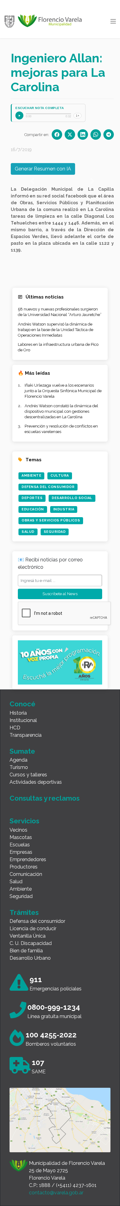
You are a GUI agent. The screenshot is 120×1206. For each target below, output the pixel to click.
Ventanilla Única (28, 936)
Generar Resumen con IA (43, 169)
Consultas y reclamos (45, 798)
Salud (28, 532)
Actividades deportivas (36, 782)
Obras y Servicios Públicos (51, 520)
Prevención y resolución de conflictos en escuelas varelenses (61, 429)
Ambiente (31, 476)
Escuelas (20, 845)
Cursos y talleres (28, 775)
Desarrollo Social (72, 498)
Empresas (21, 852)
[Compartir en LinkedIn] (83, 134)
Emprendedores (28, 859)
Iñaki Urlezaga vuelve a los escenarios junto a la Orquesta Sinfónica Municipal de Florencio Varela (63, 391)
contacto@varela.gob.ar (56, 1193)
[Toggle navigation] (113, 21)
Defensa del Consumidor (48, 487)
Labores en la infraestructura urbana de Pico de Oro (58, 347)
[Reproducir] (19, 115)
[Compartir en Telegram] (108, 134)
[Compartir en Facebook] (57, 134)
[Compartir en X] (70, 134)
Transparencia (26, 735)
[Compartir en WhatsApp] (95, 134)
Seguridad (55, 532)
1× (77, 115)
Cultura (59, 476)
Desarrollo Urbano (30, 958)
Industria (63, 509)
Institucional (23, 720)
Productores (24, 867)
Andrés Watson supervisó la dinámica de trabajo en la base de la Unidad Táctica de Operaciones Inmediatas (55, 330)
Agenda (18, 760)
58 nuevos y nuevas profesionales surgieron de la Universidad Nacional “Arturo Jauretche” (60, 312)
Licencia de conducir (33, 928)
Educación (33, 509)
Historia (18, 713)
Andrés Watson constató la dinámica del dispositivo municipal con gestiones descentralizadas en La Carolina (61, 411)
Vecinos (18, 830)
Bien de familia (26, 951)
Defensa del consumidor (37, 921)
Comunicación (26, 874)
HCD (15, 728)
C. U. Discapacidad (31, 943)
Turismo (19, 767)
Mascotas (21, 837)
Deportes (32, 498)
